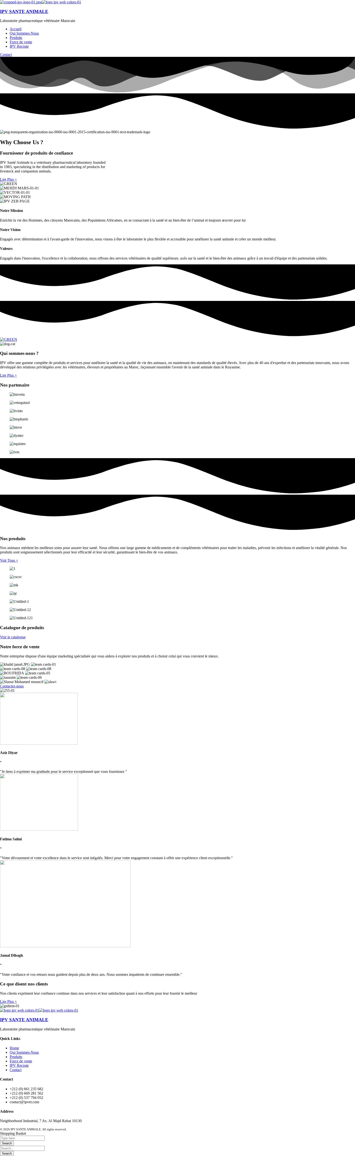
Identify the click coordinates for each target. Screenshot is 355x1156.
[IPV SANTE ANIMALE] (21, 2)
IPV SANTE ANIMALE (24, 11)
